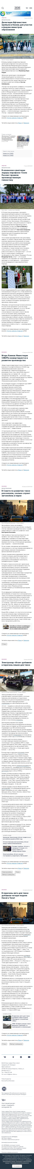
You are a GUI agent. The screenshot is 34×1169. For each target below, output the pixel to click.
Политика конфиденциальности (10, 1152)
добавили (27, 955)
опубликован (6, 703)
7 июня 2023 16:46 (28, 18)
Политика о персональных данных (10, 1139)
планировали (17, 735)
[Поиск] (3, 8)
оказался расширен (22, 765)
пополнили (21, 752)
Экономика (4, 352)
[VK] (5, 1057)
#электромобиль (7, 872)
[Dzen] (21, 1057)
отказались (19, 720)
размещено (27, 934)
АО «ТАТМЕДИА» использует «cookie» (11, 1145)
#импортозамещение (8, 874)
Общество (4, 17)
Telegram (26, 123)
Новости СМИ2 (8, 153)
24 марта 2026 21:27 (27, 890)
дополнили (5, 771)
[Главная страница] (18, 8)
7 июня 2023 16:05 (28, 166)
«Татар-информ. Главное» (15, 118)
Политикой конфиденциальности (20, 1163)
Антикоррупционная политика (9, 1142)
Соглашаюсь (17, 1166)
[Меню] (30, 8)
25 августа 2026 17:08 (27, 352)
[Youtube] (29, 1057)
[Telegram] (13, 1057)
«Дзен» (20, 123)
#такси (4, 644)
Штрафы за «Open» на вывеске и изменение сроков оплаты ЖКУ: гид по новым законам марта (19, 627)
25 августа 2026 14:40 (27, 486)
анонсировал (6, 788)
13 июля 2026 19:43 (28, 659)
